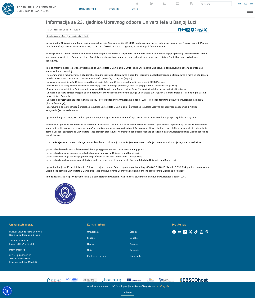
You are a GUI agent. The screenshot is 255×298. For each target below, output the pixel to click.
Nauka (89, 243)
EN (251, 3)
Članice (131, 231)
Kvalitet (131, 243)
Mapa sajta (131, 256)
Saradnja (131, 250)
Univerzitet (87, 9)
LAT (246, 3)
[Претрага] (229, 4)
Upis (135, 9)
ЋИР (240, 3)
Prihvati (128, 292)
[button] (7, 290)
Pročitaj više (163, 286)
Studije (114, 9)
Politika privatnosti (89, 256)
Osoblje (131, 237)
